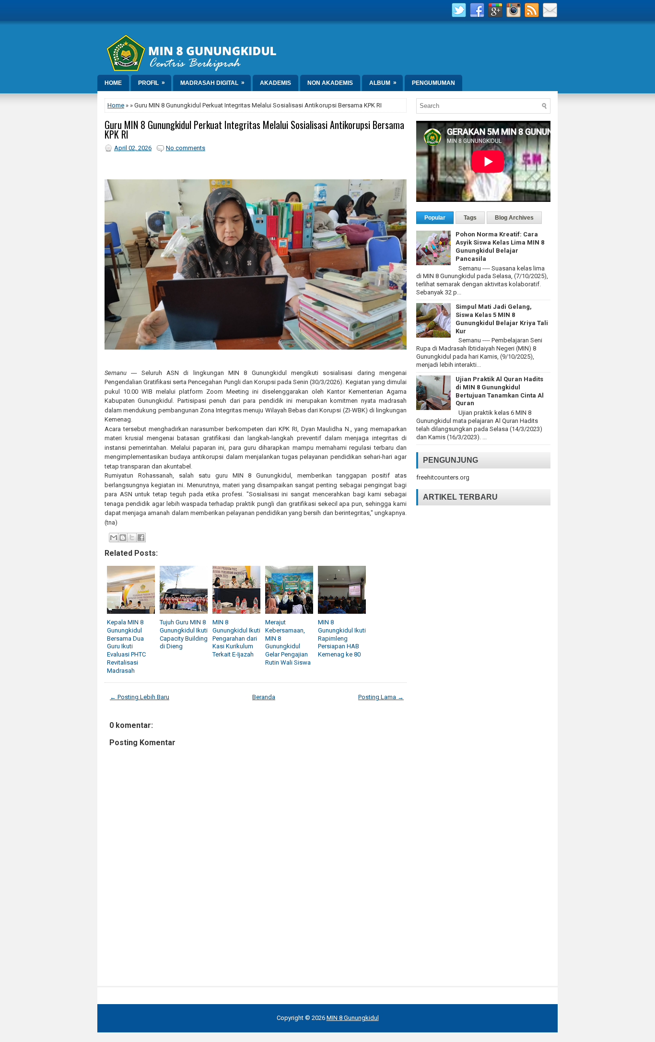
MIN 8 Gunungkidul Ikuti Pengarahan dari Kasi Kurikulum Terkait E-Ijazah (236, 638)
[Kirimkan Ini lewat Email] (113, 537)
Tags (470, 217)
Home (113, 83)
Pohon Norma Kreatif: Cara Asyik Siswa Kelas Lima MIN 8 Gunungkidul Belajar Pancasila (500, 246)
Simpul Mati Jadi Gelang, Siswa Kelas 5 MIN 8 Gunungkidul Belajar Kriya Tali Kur (502, 319)
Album (383, 82)
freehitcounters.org (442, 477)
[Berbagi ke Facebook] (141, 537)
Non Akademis (330, 83)
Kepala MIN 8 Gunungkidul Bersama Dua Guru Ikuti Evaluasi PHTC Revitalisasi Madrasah (126, 646)
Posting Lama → (381, 697)
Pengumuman (433, 83)
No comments (185, 148)
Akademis (275, 83)
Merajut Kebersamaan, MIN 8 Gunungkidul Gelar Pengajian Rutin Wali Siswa (288, 642)
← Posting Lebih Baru (139, 697)
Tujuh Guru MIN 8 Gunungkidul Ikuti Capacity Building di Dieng (184, 634)
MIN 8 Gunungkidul (353, 1017)
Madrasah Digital (212, 82)
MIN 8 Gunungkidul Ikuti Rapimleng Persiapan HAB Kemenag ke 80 (342, 638)
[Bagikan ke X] (132, 537)
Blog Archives (514, 217)
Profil (151, 82)
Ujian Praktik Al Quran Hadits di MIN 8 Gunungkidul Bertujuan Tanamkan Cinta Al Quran (500, 391)
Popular (434, 217)
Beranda (263, 697)
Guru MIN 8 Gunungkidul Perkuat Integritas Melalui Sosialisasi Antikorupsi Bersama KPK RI (254, 129)
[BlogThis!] (123, 537)
